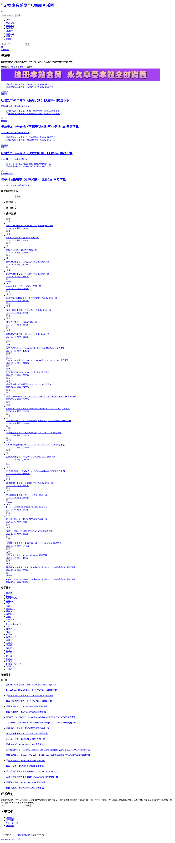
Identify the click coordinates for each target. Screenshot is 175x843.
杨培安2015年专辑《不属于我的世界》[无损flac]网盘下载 (40, 126)
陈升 (9, 632)
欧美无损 (10, 28)
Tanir (9, 617)
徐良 (10, 640)
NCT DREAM (13, 624)
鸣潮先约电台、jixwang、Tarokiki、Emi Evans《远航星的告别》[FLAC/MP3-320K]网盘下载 (48, 755)
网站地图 (10, 826)
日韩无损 (10, 26)
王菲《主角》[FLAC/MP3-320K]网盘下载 (25, 744)
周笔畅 (11, 637)
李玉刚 (10, 666)
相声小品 (10, 34)
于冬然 (11, 669)
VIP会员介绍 (12, 823)
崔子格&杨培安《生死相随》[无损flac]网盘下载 (33, 179)
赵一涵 (10, 656)
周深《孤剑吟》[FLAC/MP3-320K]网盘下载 (26, 712)
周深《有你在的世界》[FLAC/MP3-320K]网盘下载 (29, 701)
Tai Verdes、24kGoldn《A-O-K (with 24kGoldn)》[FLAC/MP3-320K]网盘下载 (41, 723)
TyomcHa (11, 619)
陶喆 (10, 601)
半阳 (9, 642)
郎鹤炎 (10, 593)
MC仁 (10, 651)
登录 (7, 49)
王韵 (9, 603)
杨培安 (23, 67)
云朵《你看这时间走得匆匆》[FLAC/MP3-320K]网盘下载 (32, 777)
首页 (8, 20)
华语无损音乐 (23, 106)
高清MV (10, 31)
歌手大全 (10, 36)
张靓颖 (11, 609)
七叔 (10, 621)
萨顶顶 (11, 659)
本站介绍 (10, 817)
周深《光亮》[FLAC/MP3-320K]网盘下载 (25, 766)
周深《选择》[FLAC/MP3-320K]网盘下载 (25, 788)
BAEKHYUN (13, 664)
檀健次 (11, 611)
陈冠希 (10, 648)
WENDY (11, 598)
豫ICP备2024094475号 (11, 839)
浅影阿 (10, 614)
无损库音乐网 (24, 835)
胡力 (9, 596)
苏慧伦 (11, 629)
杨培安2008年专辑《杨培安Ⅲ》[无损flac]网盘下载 (35, 100)
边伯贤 (10, 661)
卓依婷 (11, 645)
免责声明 (10, 820)
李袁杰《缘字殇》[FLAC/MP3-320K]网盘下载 (27, 733)
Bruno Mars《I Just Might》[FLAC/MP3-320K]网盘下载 (31, 690)
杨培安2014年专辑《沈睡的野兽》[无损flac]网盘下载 (37, 153)
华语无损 (10, 23)
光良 (9, 626)
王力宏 (11, 653)
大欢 (10, 606)
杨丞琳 (11, 634)
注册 (3, 49)
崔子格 (4, 173)
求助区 (9, 39)
